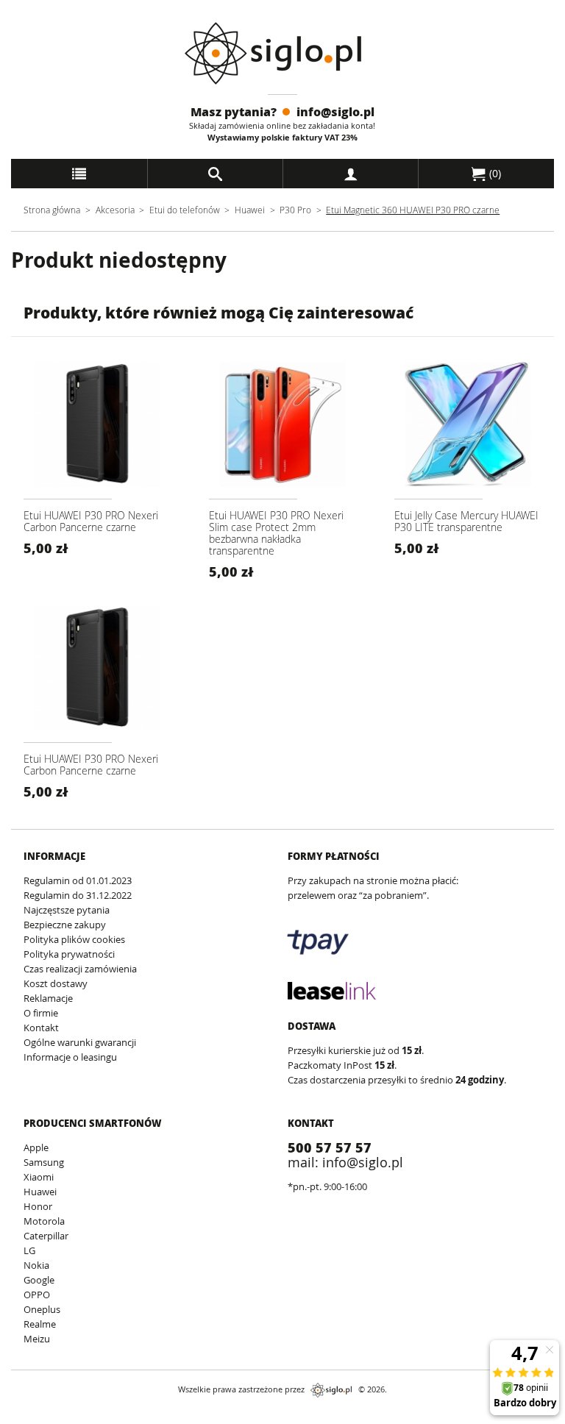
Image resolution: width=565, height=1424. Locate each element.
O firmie (41, 1012)
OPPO (37, 1294)
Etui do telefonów (184, 210)
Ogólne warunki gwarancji (80, 1042)
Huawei (250, 210)
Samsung (44, 1162)
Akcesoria (115, 210)
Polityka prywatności (69, 954)
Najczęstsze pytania (67, 909)
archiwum (24, 1417)
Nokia (36, 1265)
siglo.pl (331, 1390)
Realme (40, 1324)
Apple (36, 1147)
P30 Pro (295, 210)
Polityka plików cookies (74, 939)
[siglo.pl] (282, 53)
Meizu (37, 1338)
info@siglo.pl (335, 111)
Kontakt (41, 1027)
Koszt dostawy (56, 983)
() (493, 173)
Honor (38, 1206)
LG (29, 1250)
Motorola (44, 1221)
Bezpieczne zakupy (65, 924)
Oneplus (42, 1309)
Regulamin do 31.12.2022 (78, 895)
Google (39, 1279)
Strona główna (52, 210)
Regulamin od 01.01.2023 (78, 880)
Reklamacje (48, 998)
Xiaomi (39, 1176)
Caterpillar (46, 1235)
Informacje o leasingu (70, 1057)
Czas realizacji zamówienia (80, 968)
